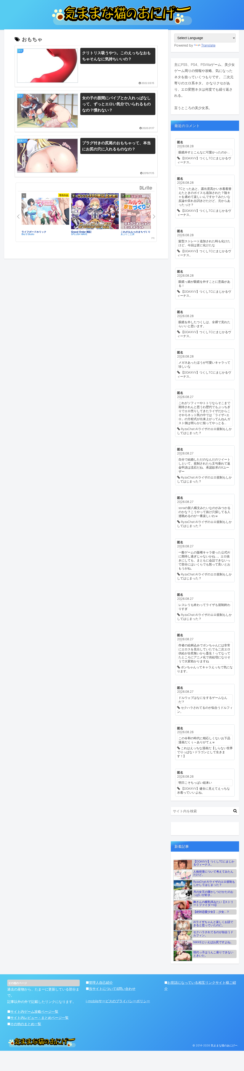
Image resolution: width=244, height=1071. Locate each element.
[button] (235, 811)
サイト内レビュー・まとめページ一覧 (39, 1018)
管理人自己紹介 (101, 983)
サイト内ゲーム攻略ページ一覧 (34, 1012)
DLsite (146, 188)
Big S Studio (28, 234)
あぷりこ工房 (127, 234)
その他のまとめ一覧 (25, 1024)
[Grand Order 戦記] (95, 211)
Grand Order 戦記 (81, 231)
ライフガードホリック (34, 231)
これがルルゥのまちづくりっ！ (138, 231)
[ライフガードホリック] (45, 211)
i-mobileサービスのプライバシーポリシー (118, 1001)
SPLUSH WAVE (79, 234)
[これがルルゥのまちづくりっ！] (144, 211)
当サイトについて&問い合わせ (112, 989)
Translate (208, 45)
